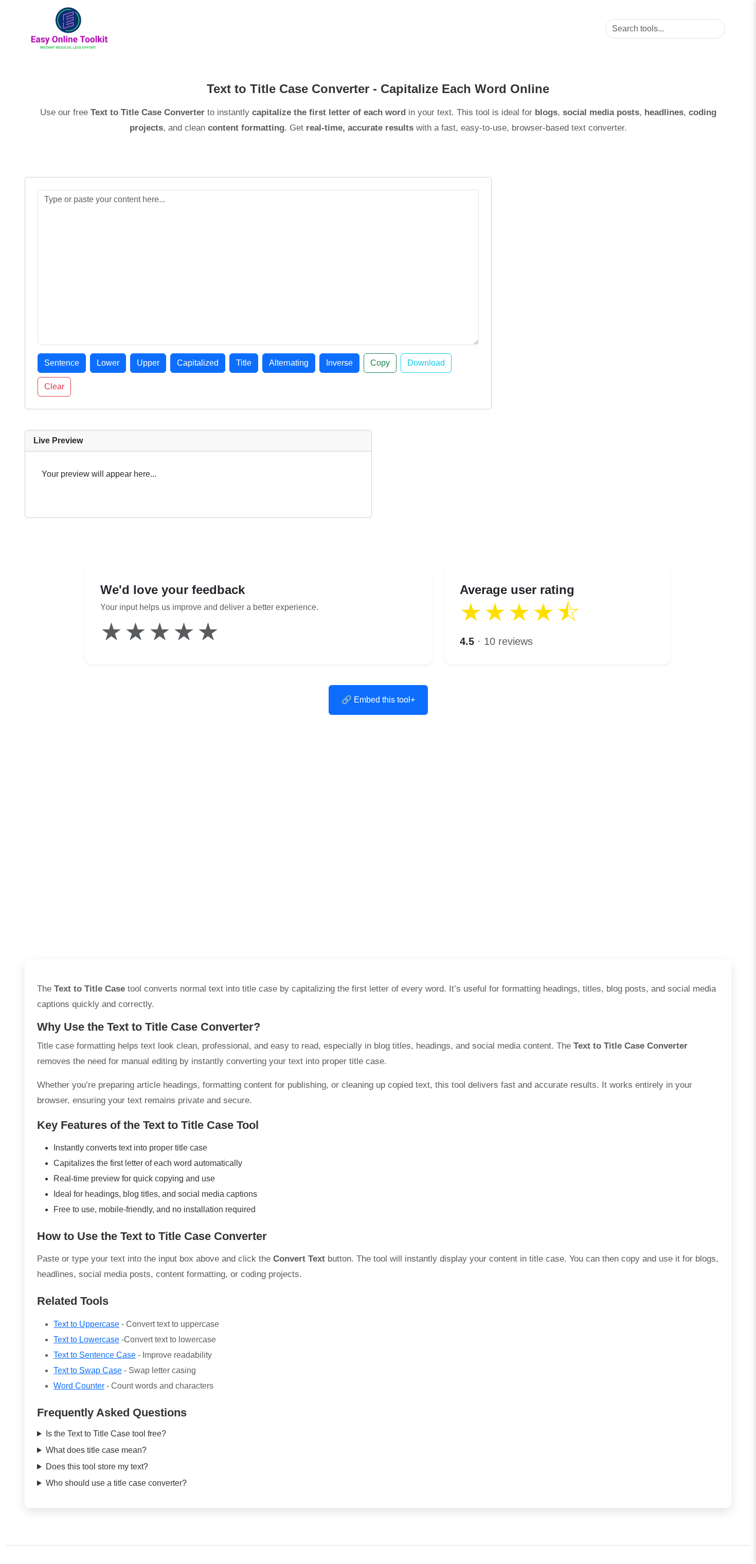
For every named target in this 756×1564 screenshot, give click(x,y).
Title (243, 362)
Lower (108, 362)
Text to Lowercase (86, 1339)
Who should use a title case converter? (116, 1483)
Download (426, 362)
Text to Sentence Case (94, 1355)
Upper (148, 362)
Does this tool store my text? (97, 1466)
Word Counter (78, 1385)
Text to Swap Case (87, 1370)
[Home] (69, 28)
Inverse (339, 362)
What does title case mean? (96, 1450)
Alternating (289, 362)
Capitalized (198, 362)
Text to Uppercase (86, 1324)
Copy (380, 362)
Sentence (61, 362)
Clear (54, 386)
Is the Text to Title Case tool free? (106, 1433)
